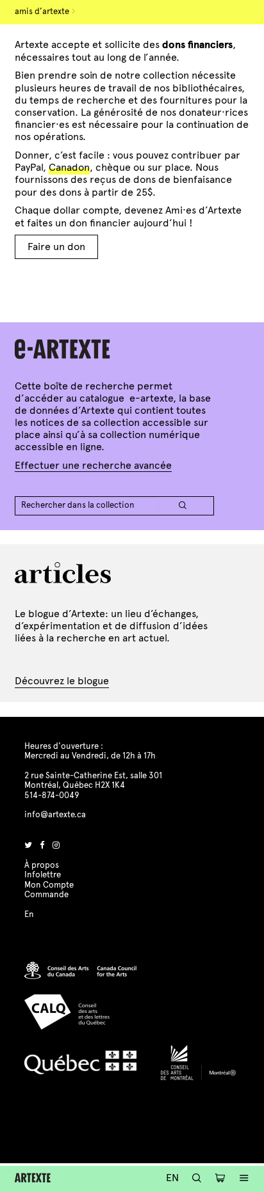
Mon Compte (49, 885)
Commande (46, 895)
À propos (41, 865)
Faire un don (56, 246)
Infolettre (42, 875)
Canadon (69, 167)
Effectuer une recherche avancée (93, 465)
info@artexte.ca (55, 815)
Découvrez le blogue (62, 681)
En (172, 1178)
